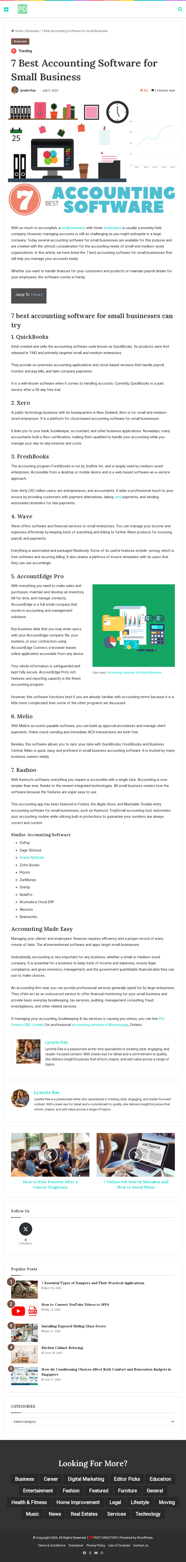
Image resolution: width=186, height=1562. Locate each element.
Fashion (71, 1491)
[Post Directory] (22, 9)
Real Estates (84, 1514)
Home (18, 31)
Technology (148, 1514)
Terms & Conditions (51, 1545)
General (155, 1491)
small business (73, 228)
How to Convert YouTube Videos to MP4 (75, 1304)
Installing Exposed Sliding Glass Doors (73, 1326)
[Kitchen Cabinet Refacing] (24, 1354)
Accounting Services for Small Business (134, 672)
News (55, 1514)
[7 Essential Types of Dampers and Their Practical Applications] (24, 1290)
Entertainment (38, 1491)
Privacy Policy (95, 1545)
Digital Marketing (86, 1479)
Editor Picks (127, 1479)
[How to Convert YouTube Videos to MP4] (24, 1311)
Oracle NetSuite (32, 857)
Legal (115, 1502)
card (117, 497)
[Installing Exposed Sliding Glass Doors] (24, 1333)
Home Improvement (78, 1502)
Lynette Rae (28, 90)
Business (32, 31)
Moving (167, 1502)
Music (32, 1514)
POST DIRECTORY (105, 1537)
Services (116, 1514)
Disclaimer (76, 1545)
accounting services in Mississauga (100, 1025)
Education (160, 1479)
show (36, 295)
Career (51, 1479)
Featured (98, 1491)
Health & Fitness (29, 1502)
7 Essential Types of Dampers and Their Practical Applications (92, 1283)
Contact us (140, 1545)
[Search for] (180, 10)
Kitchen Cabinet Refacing (62, 1348)
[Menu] (6, 10)
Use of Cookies (119, 1545)
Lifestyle (140, 1502)
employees (112, 228)
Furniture (127, 1491)
